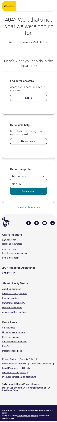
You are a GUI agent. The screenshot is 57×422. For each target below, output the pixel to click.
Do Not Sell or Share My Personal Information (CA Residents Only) (26, 389)
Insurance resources (12, 351)
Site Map (26, 368)
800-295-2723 (9, 240)
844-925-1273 (9, 249)
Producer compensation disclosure (19, 377)
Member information (12, 307)
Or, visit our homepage (27, 207)
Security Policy (27, 359)
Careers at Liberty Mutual (14, 293)
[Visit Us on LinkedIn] (52, 223)
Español (6, 346)
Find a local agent (10, 257)
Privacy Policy (9, 359)
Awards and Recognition (14, 312)
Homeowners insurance (13, 332)
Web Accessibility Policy (14, 363)
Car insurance (8, 327)
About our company (11, 289)
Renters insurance (11, 337)
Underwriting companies (14, 372)
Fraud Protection (10, 368)
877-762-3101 (9, 273)
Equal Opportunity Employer (27, 416)
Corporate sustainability (13, 303)
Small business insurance (14, 341)
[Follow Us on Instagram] (36, 223)
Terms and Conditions (40, 363)
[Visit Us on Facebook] (28, 223)
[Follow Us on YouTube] (44, 223)
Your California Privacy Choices (24, 384)
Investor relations (10, 298)
